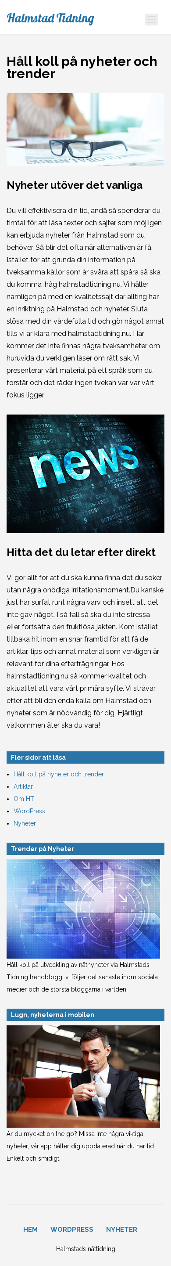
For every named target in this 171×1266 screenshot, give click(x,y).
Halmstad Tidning (50, 18)
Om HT (24, 798)
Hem (30, 1230)
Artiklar (23, 786)
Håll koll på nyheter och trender (59, 774)
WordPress (29, 811)
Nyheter (25, 823)
